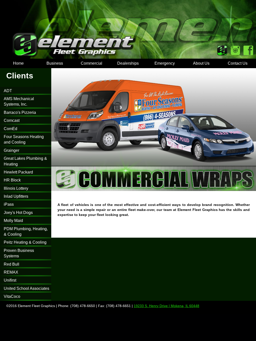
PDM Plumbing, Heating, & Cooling (26, 231)
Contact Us (238, 63)
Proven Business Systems (19, 253)
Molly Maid (13, 220)
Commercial (91, 63)
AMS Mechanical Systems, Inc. (19, 101)
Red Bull (11, 264)
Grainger (11, 150)
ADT (8, 91)
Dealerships (128, 63)
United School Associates (26, 288)
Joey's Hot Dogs (18, 212)
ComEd (10, 129)
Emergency (164, 63)
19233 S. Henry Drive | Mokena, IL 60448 (166, 306)
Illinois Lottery (16, 188)
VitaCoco (12, 296)
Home (18, 63)
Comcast (12, 120)
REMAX (11, 272)
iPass (9, 204)
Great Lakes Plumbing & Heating (25, 161)
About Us (201, 63)
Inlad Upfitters (16, 196)
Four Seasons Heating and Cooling (24, 139)
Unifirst (10, 280)
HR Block (12, 180)
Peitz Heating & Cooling (25, 242)
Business (54, 63)
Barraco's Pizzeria (20, 112)
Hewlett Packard (18, 172)
